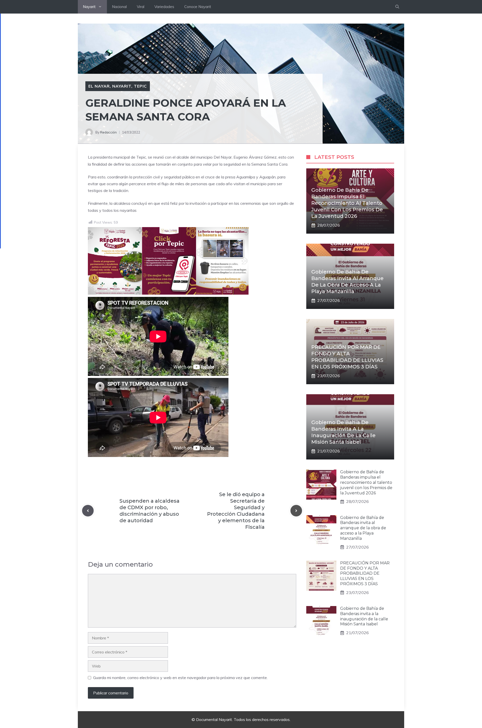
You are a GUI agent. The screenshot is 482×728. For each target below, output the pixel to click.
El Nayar (99, 86)
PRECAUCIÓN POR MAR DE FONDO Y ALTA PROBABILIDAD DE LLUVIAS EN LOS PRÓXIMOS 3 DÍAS (365, 573)
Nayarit (89, 6)
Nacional (119, 6)
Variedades (164, 6)
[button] (397, 7)
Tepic (140, 86)
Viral (140, 6)
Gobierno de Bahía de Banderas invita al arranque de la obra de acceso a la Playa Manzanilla (363, 528)
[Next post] (296, 510)
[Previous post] (87, 510)
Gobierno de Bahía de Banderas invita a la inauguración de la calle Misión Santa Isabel (364, 616)
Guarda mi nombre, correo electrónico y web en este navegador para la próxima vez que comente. (180, 677)
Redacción (108, 132)
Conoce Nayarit (197, 6)
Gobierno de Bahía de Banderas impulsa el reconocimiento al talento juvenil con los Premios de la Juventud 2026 (347, 203)
